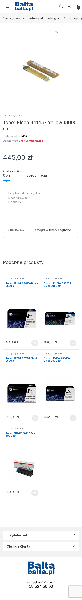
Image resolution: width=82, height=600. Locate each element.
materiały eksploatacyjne (44, 18)
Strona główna (12, 18)
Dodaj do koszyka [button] (71, 343)
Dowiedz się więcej (32, 343)
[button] (56, 32)
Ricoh (20, 171)
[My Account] (69, 6)
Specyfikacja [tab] (37, 175)
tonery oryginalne (12, 115)
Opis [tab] (6, 175)
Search (61, 6)
